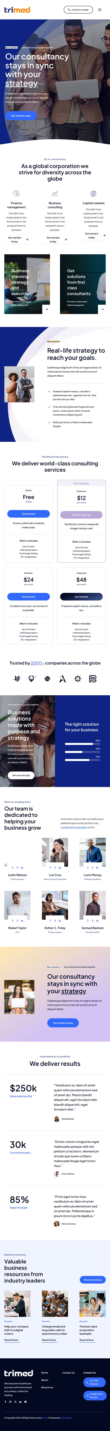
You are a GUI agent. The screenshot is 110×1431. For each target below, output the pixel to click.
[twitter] (17, 868)
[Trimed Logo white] (18, 1371)
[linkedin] (22, 868)
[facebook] (13, 868)
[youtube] (25, 1402)
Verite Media (66, 1418)
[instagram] (10, 1402)
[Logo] (17, 676)
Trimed (45, 1418)
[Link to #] (99, 10)
